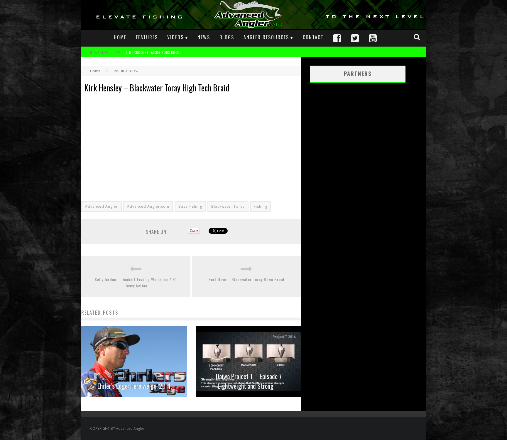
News (203, 37)
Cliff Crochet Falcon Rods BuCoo (154, 52)
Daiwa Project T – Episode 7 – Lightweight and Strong (251, 380)
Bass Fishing (190, 206)
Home (120, 37)
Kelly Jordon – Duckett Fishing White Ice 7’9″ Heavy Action (136, 282)
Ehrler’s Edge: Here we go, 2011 (134, 385)
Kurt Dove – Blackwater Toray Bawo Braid (246, 279)
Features (147, 37)
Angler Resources (266, 37)
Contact (313, 37)
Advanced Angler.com (148, 206)
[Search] (417, 37)
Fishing (260, 206)
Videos (175, 37)
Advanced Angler (101, 206)
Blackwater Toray (228, 206)
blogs (226, 37)
